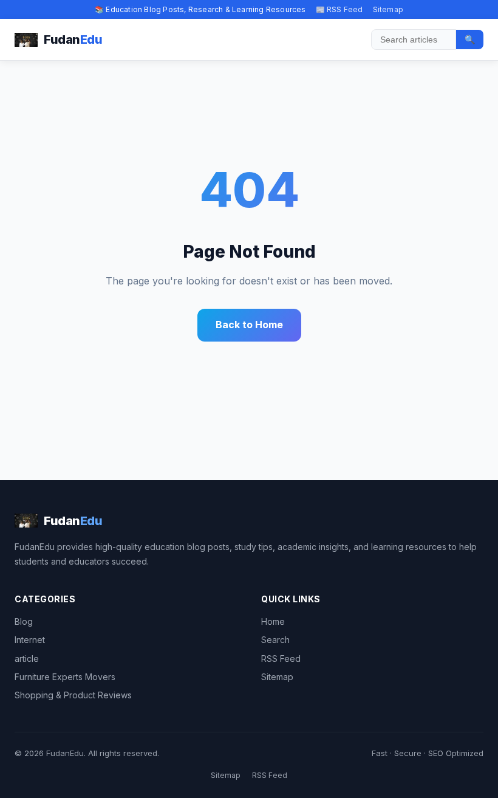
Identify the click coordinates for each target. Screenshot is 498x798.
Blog (24, 621)
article (27, 658)
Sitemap (388, 9)
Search (275, 640)
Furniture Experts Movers (65, 677)
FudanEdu (65, 753)
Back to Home (249, 324)
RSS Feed (281, 658)
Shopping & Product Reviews (73, 695)
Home (273, 621)
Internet (30, 640)
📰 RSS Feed (339, 9)
